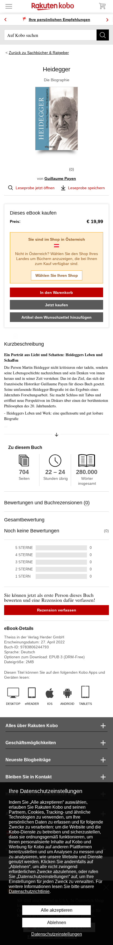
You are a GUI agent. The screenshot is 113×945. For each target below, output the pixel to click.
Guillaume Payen (60, 178)
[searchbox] (56, 34)
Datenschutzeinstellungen (56, 934)
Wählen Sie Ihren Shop (56, 275)
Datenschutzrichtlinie (29, 891)
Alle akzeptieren (56, 910)
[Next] (107, 20)
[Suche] (103, 34)
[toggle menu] (8, 6)
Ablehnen (56, 922)
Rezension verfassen (56, 610)
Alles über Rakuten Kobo (31, 725)
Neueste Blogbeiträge (28, 759)
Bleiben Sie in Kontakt (28, 777)
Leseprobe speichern (86, 188)
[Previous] (5, 20)
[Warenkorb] (102, 6)
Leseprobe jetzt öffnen (35, 188)
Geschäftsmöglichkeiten (30, 742)
